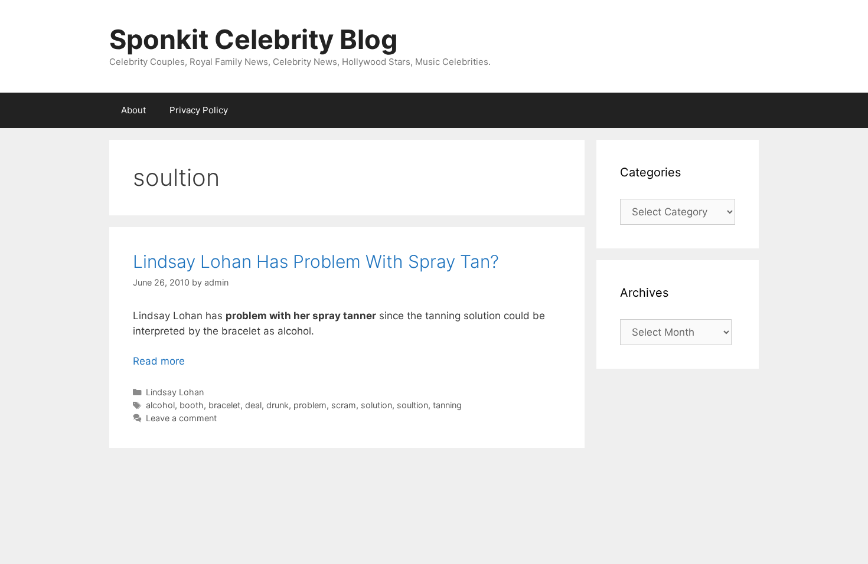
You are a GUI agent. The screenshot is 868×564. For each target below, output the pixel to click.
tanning (447, 405)
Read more (159, 361)
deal (253, 405)
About (133, 110)
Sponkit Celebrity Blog (253, 39)
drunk (277, 405)
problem (310, 405)
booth (192, 405)
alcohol (160, 405)
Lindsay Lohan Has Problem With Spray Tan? (316, 261)
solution (376, 405)
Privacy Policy (198, 110)
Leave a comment (181, 418)
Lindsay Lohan (175, 392)
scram (343, 405)
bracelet (224, 405)
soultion (412, 405)
